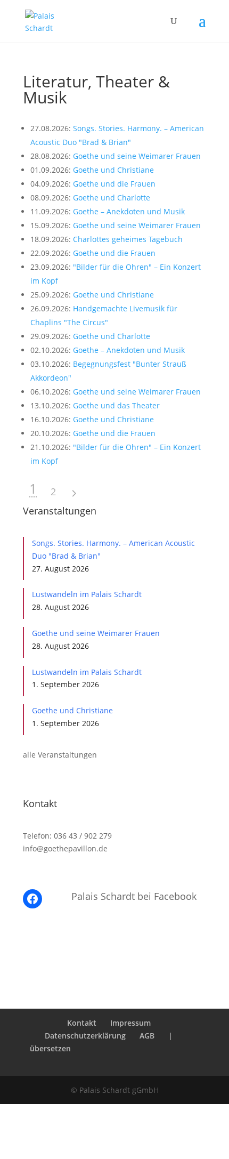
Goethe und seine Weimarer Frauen (137, 156)
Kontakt (81, 1023)
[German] (92, 1048)
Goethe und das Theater (116, 405)
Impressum (130, 1023)
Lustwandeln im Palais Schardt (87, 594)
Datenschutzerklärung (85, 1036)
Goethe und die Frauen (114, 184)
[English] (121, 1048)
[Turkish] (180, 1048)
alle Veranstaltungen (60, 755)
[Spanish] (123, 1061)
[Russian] (94, 1061)
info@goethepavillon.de (65, 848)
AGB (147, 1036)
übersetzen (50, 1048)
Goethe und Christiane (113, 170)
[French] (151, 1048)
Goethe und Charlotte (111, 197)
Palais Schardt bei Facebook (134, 896)
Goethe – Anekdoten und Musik (129, 211)
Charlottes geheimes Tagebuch (128, 239)
